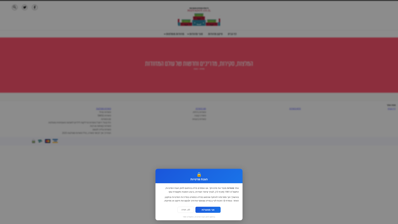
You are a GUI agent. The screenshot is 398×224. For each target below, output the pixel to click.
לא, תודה (185, 210)
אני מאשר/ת (208, 209)
